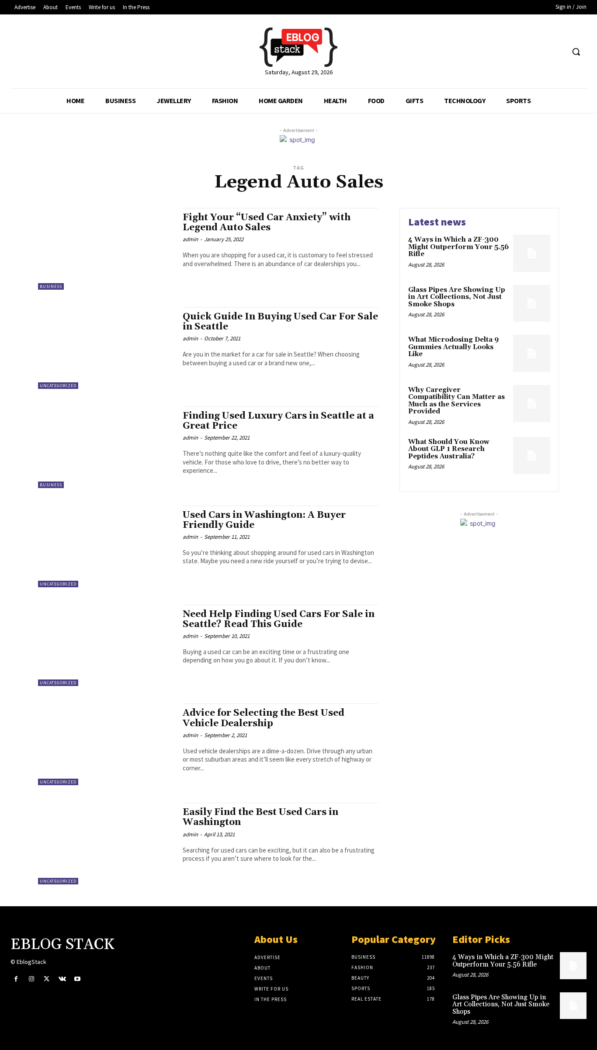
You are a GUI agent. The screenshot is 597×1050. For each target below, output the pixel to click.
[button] (576, 51)
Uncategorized (58, 385)
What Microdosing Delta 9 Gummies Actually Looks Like (453, 347)
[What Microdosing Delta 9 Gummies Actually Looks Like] (531, 353)
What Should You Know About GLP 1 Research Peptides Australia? (448, 449)
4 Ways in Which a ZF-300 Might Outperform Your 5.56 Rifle (458, 247)
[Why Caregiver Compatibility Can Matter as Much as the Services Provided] (531, 403)
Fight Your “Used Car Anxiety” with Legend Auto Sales (267, 222)
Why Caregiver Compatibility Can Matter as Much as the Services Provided (456, 401)
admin (190, 239)
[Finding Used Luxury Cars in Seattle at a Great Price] (106, 447)
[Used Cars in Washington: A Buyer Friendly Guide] (106, 546)
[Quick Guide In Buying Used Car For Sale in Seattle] (106, 348)
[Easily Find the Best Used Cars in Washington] (106, 843)
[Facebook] (15, 979)
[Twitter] (46, 979)
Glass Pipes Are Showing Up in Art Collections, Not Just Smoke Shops (456, 297)
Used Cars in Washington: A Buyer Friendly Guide (264, 520)
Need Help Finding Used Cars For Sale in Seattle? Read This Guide (279, 619)
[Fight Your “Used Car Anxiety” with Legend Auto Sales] (106, 249)
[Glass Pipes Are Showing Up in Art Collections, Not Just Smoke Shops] (531, 303)
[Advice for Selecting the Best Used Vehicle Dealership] (106, 744)
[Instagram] (31, 979)
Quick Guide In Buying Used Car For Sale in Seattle (280, 322)
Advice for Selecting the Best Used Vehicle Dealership (263, 718)
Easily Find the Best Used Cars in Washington (260, 817)
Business (51, 286)
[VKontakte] (62, 979)
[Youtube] (77, 979)
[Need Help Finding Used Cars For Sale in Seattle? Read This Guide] (106, 645)
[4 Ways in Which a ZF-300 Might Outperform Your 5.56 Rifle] (531, 253)
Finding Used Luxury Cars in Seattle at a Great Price (278, 421)
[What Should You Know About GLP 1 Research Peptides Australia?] (531, 455)
